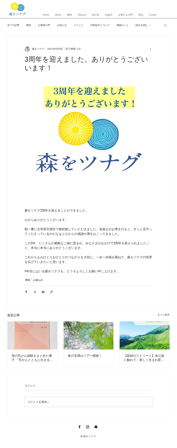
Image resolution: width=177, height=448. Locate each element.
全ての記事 (13, 25)
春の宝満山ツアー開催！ (85, 355)
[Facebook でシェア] (26, 291)
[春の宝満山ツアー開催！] (89, 335)
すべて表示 (164, 315)
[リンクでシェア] (51, 291)
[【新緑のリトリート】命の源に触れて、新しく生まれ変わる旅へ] (145, 335)
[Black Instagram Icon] (88, 427)
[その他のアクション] (150, 49)
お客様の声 (44, 25)
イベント (78, 25)
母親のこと (123, 25)
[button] (165, 25)
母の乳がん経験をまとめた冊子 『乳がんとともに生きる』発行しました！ (32, 358)
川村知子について (100, 25)
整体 (28, 25)
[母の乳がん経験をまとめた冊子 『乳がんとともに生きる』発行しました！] (32, 335)
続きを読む (142, 25)
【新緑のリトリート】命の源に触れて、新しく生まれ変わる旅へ (144, 358)
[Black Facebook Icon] (79, 427)
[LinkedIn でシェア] (43, 291)
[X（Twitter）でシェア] (34, 291)
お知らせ (62, 25)
